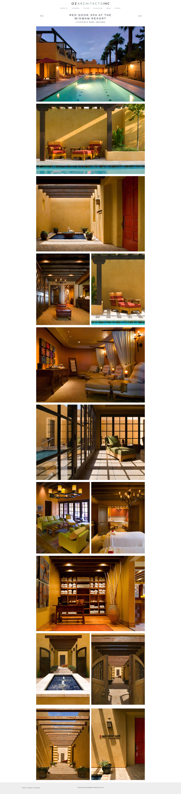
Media (109, 8)
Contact (118, 8)
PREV (41, 16)
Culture (86, 8)
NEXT (140, 16)
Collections (97, 8)
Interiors (75, 8)
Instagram (37, 787)
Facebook (30, 787)
